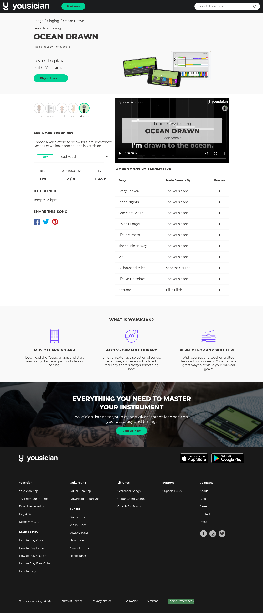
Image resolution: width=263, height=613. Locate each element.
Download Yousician (32, 506)
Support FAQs (172, 491)
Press (203, 522)
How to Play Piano (31, 548)
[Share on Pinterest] (55, 222)
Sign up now (132, 430)
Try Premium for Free (33, 498)
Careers (205, 506)
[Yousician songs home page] (26, 6)
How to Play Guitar (32, 540)
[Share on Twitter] (46, 222)
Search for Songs (129, 491)
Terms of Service (71, 601)
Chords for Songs (129, 506)
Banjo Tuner (78, 556)
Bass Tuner (77, 540)
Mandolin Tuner (80, 548)
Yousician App (28, 491)
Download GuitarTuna (84, 498)
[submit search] (254, 6)
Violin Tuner (78, 525)
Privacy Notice (101, 601)
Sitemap (152, 601)
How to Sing (27, 571)
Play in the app (50, 78)
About (204, 491)
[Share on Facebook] (37, 222)
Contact (205, 514)
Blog (203, 498)
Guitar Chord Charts (131, 498)
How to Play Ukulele (32, 556)
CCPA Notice (129, 601)
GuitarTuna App (80, 491)
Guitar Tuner (78, 517)
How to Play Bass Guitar (35, 563)
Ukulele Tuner (79, 532)
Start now (73, 6)
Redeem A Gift (29, 522)
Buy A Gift (26, 514)
